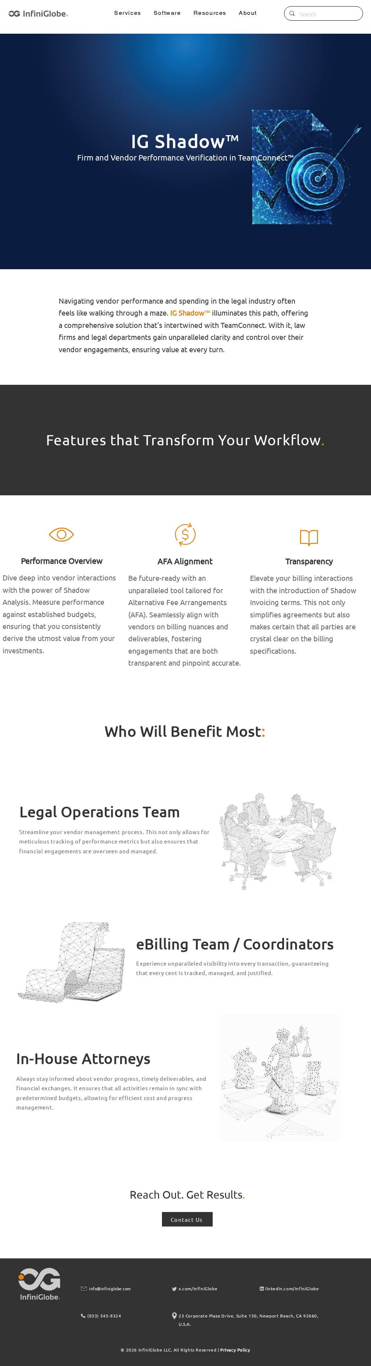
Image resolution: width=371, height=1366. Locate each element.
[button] (127, 13)
